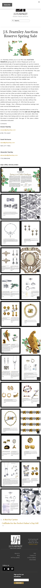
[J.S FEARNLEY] (15, 542)
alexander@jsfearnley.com (9, 155)
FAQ (35, 553)
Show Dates (32, 559)
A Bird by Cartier (10, 519)
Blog (18, 555)
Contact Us (33, 555)
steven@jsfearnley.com (8, 130)
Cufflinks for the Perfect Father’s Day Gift (20, 523)
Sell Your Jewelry (15, 557)
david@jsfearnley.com (7, 142)
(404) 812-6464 (33, 544)
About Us (17, 553)
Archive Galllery (31, 557)
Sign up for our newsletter (19, 575)
